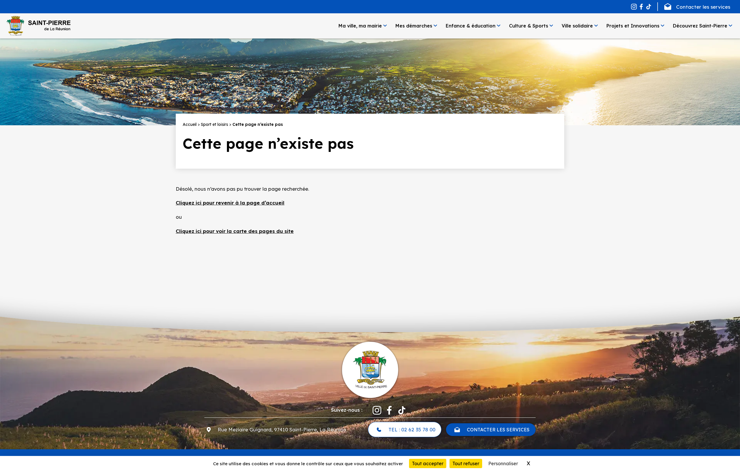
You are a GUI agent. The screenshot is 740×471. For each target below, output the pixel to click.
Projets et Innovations (632, 26)
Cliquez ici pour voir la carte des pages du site (235, 231)
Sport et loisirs (214, 124)
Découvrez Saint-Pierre (700, 26)
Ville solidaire (577, 26)
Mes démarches (413, 26)
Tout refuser (465, 463)
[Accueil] (38, 25)
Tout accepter (427, 463)
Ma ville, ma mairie (360, 26)
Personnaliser (503, 463)
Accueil (190, 124)
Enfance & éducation (470, 26)
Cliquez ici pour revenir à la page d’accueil (230, 203)
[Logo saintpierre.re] (370, 369)
